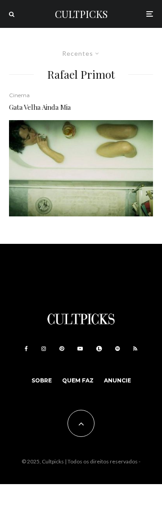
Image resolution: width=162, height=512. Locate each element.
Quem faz (78, 380)
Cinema (19, 95)
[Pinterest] (62, 348)
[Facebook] (26, 348)
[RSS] (135, 348)
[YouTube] (80, 348)
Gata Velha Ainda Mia (40, 107)
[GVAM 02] (81, 168)
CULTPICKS (81, 14)
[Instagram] (44, 348)
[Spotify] (117, 348)
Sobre (42, 380)
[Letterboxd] (99, 348)
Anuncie (117, 380)
